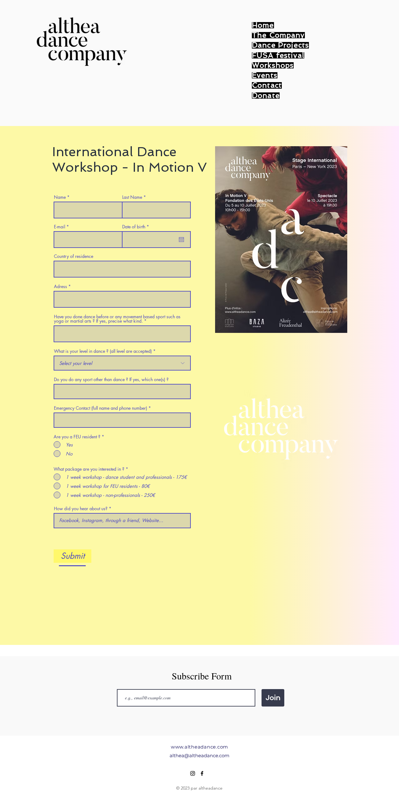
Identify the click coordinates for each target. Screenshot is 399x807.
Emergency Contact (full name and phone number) (100, 408)
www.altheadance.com (199, 747)
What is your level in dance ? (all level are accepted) (103, 351)
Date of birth (136, 227)
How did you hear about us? (81, 508)
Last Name (132, 197)
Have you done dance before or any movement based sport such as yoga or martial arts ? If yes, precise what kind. (117, 319)
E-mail (59, 227)
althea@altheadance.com (199, 755)
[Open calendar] (181, 239)
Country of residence (73, 256)
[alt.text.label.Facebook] (202, 773)
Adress (60, 286)
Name (60, 197)
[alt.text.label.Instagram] (193, 773)
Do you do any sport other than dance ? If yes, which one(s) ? (111, 379)
